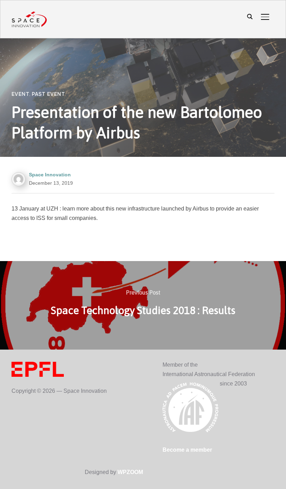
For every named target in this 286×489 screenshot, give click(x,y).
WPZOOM (130, 472)
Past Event (48, 94)
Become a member (187, 450)
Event (21, 94)
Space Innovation (50, 174)
